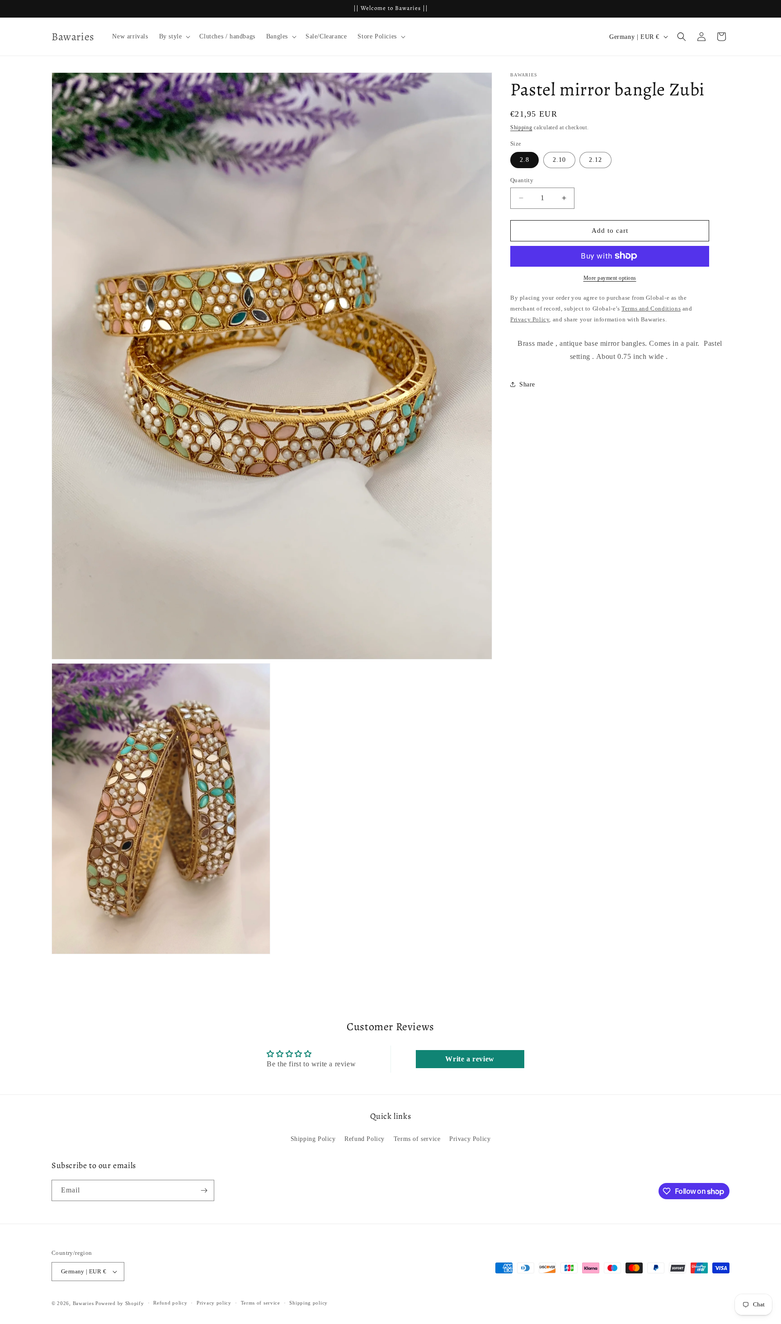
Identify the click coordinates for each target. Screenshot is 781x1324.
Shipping (521, 127)
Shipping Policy (313, 1139)
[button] (174, 36)
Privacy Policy (469, 1139)
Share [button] (527, 384)
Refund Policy (364, 1139)
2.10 (559, 159)
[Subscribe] (204, 1190)
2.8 (524, 159)
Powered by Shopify (119, 1303)
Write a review (469, 1059)
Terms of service (417, 1139)
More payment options (609, 277)
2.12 (595, 159)
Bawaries (83, 1303)
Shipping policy (308, 1302)
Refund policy (170, 1302)
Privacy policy (214, 1302)
